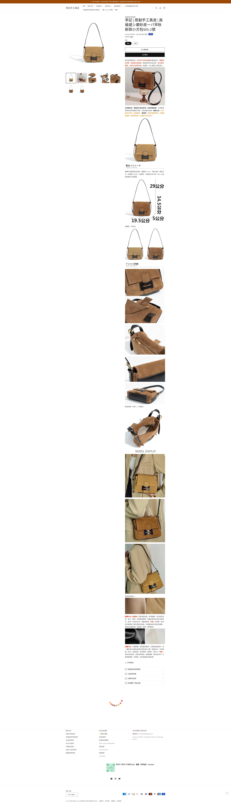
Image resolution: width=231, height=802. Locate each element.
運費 (132, 37)
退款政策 (101, 801)
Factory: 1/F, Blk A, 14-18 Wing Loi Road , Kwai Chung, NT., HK (148, 738)
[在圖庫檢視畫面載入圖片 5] (115, 78)
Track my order (103, 750)
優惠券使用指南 (70, 753)
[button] (90, 6)
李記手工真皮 (73, 801)
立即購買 (145, 55)
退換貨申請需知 (70, 734)
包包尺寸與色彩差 (71, 750)
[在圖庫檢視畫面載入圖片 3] (93, 78)
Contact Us (102, 756)
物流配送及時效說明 (72, 737)
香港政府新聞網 (103, 740)
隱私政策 (101, 746)
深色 (135, 43)
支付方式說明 (70, 743)
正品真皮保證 (70, 740)
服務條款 (101, 753)
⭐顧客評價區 (103, 734)
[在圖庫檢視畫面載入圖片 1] (71, 78)
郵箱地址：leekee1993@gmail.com (143, 734)
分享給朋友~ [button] (130, 662)
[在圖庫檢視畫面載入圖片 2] (82, 78)
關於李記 (68, 730)
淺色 (128, 43)
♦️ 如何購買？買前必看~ (140, 730)
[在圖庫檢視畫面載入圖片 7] (82, 89)
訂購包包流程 (70, 746)
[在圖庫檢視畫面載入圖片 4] (104, 78)
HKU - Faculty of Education (107, 743)
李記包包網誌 (103, 730)
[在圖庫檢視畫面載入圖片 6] (71, 89)
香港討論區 (102, 737)
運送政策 (119, 801)
